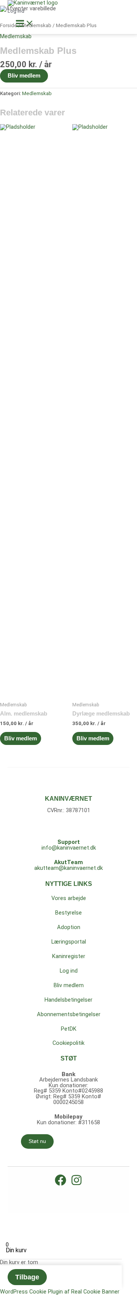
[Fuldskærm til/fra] (24, 1299)
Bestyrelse (68, 912)
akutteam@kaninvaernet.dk (68, 868)
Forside (8, 25)
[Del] (41, 1299)
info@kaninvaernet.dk (68, 847)
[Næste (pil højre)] (24, 1308)
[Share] (24, 1217)
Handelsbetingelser (68, 999)
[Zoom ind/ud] (7, 1299)
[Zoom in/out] (57, 1217)
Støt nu (37, 1141)
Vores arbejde (68, 898)
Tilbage (27, 1277)
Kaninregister (68, 956)
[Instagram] (76, 1183)
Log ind (69, 970)
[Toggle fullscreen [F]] (41, 1217)
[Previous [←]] (7, 1226)
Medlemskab (36, 25)
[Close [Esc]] (7, 1217)
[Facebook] (60, 1183)
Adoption (68, 927)
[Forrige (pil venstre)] (7, 1308)
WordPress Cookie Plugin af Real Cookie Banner (59, 1291)
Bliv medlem (24, 76)
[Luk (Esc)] (57, 1299)
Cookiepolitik (68, 1042)
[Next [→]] (24, 1226)
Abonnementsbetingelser (68, 1014)
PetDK (68, 1028)
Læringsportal (68, 941)
